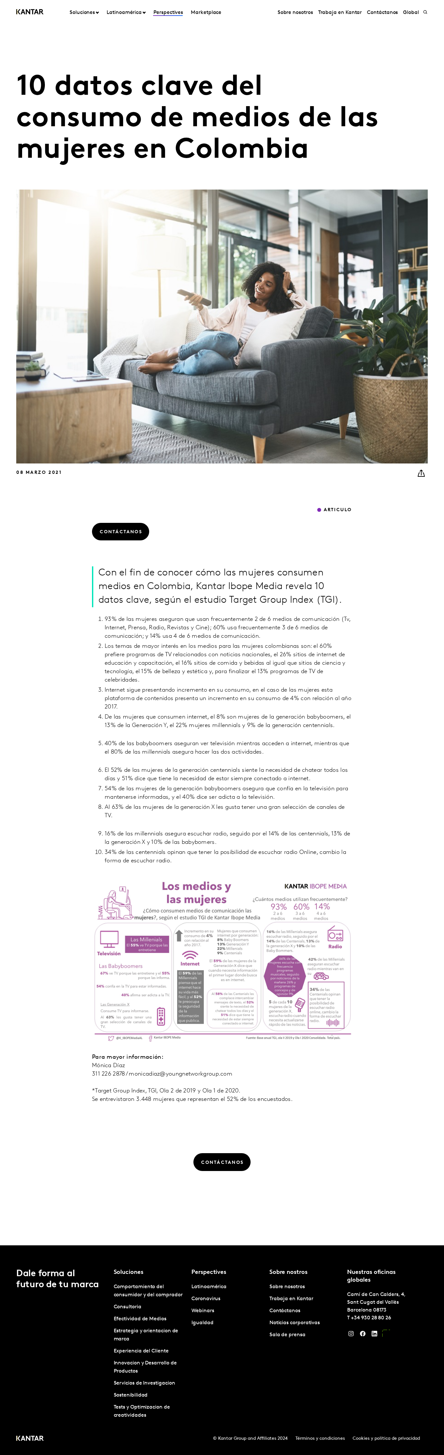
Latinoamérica (209, 1286)
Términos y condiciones (320, 1438)
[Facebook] (363, 1335)
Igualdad (202, 1323)
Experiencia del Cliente (141, 1351)
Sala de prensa (287, 1335)
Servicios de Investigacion (144, 1383)
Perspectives (168, 12)
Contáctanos (382, 12)
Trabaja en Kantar (340, 12)
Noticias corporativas (294, 1323)
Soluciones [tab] (82, 12)
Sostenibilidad (131, 1395)
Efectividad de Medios (140, 1319)
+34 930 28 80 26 (371, 1318)
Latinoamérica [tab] (124, 12)
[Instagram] (351, 1335)
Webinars (202, 1310)
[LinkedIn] (374, 1335)
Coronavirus (205, 1298)
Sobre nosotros (295, 12)
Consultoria (127, 1307)
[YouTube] (386, 1335)
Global (411, 12)
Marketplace (206, 12)
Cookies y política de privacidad (386, 1438)
